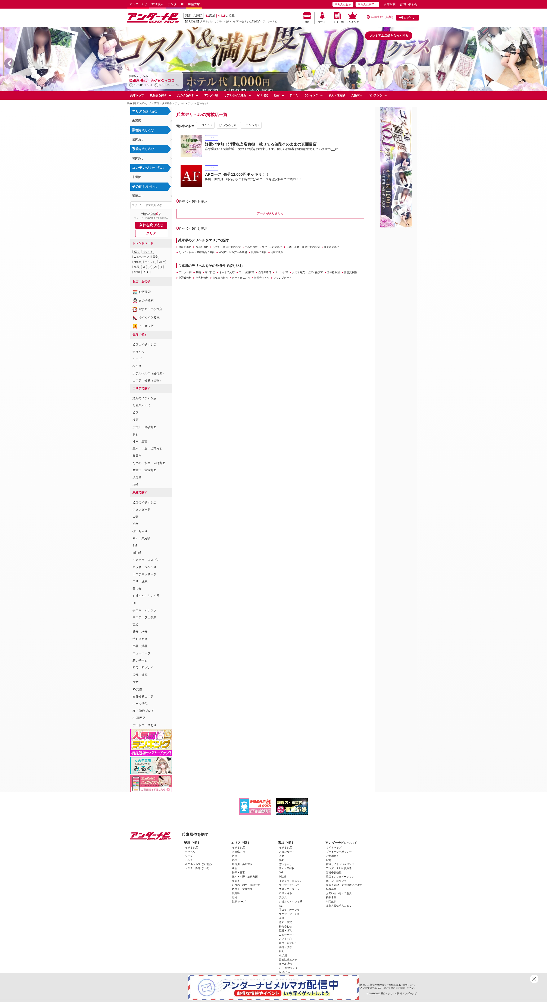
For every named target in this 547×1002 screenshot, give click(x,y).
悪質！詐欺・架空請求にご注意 (344, 884)
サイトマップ (333, 847)
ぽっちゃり (139, 531)
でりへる (148, 251)
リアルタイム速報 (235, 95)
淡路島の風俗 (258, 252)
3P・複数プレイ (143, 711)
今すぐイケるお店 (150, 309)
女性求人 (157, 4)
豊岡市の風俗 (331, 246)
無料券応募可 (261, 277)
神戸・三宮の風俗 (272, 246)
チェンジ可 (281, 272)
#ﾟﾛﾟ (146, 271)
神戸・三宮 (139, 441)
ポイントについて (336, 880)
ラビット (150, 261)
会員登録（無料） (383, 17)
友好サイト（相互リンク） (341, 864)
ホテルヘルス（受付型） (148, 373)
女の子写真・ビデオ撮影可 (307, 272)
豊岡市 (136, 455)
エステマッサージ (144, 574)
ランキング (352, 22)
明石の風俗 (251, 246)
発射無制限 (350, 272)
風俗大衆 (194, 4)
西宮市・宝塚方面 (144, 470)
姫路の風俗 (185, 246)
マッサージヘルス (144, 567)
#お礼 (137, 271)
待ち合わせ (139, 639)
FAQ (328, 860)
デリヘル (138, 351)
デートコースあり (144, 725)
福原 (136, 266)
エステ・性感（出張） (147, 380)
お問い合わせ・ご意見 (339, 893)
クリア (151, 233)
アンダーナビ (138, 4)
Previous (9, 63)
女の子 (322, 22)
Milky (162, 261)
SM (134, 545)
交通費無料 (185, 277)
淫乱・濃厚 (139, 675)
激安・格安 (139, 631)
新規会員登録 (333, 872)
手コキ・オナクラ (144, 610)
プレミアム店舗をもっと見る (388, 35)
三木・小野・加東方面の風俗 (303, 246)
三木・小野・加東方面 (147, 448)
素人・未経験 (141, 538)
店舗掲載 (390, 4)
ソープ (136, 359)
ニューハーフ (141, 256)
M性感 (137, 261)
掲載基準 (331, 889)
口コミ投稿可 (246, 272)
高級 (135, 624)
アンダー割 (337, 22)
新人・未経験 (337, 95)
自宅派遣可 (264, 272)
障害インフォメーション (340, 876)
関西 (188, 15)
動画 (276, 95)
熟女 (135, 523)
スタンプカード (282, 277)
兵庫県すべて (141, 405)
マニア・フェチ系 (144, 617)
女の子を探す (185, 95)
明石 (135, 434)
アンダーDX (176, 4)
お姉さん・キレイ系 (145, 595)
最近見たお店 (343, 4)
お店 (307, 22)
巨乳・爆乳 (139, 646)
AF (155, 266)
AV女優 (137, 689)
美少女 (136, 588)
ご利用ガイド (333, 855)
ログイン (410, 17)
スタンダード (141, 509)
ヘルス (136, 366)
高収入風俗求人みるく (339, 905)
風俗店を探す (158, 95)
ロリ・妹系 (139, 581)
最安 (155, 256)
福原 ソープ (239, 901)
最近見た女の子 (367, 4)
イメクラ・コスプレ (145, 559)
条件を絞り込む (151, 225)
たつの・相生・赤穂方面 (148, 463)
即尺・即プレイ (142, 667)
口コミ (294, 95)
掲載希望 (331, 897)
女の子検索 (146, 300)
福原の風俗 (202, 246)
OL (134, 603)
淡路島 (136, 477)
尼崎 (135, 484)
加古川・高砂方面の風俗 (227, 246)
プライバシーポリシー (339, 851)
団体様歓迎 (333, 272)
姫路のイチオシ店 (144, 344)
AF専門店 (138, 718)
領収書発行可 (220, 277)
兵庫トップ (137, 95)
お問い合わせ (409, 4)
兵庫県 (197, 15)
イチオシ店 (146, 326)
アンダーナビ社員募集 (339, 868)
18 (144, 266)
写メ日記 (262, 95)
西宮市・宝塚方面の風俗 (233, 252)
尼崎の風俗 (277, 252)
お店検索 (145, 292)
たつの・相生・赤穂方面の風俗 (197, 252)
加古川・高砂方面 (144, 427)
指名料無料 (202, 277)
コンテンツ (375, 95)
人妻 (135, 516)
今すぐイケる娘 (149, 317)
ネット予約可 (227, 272)
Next (537, 63)
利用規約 (331, 901)
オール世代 (139, 703)
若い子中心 (139, 660)
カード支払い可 (241, 277)
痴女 (135, 682)
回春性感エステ (142, 696)
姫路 (136, 251)
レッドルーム (139, 80)
